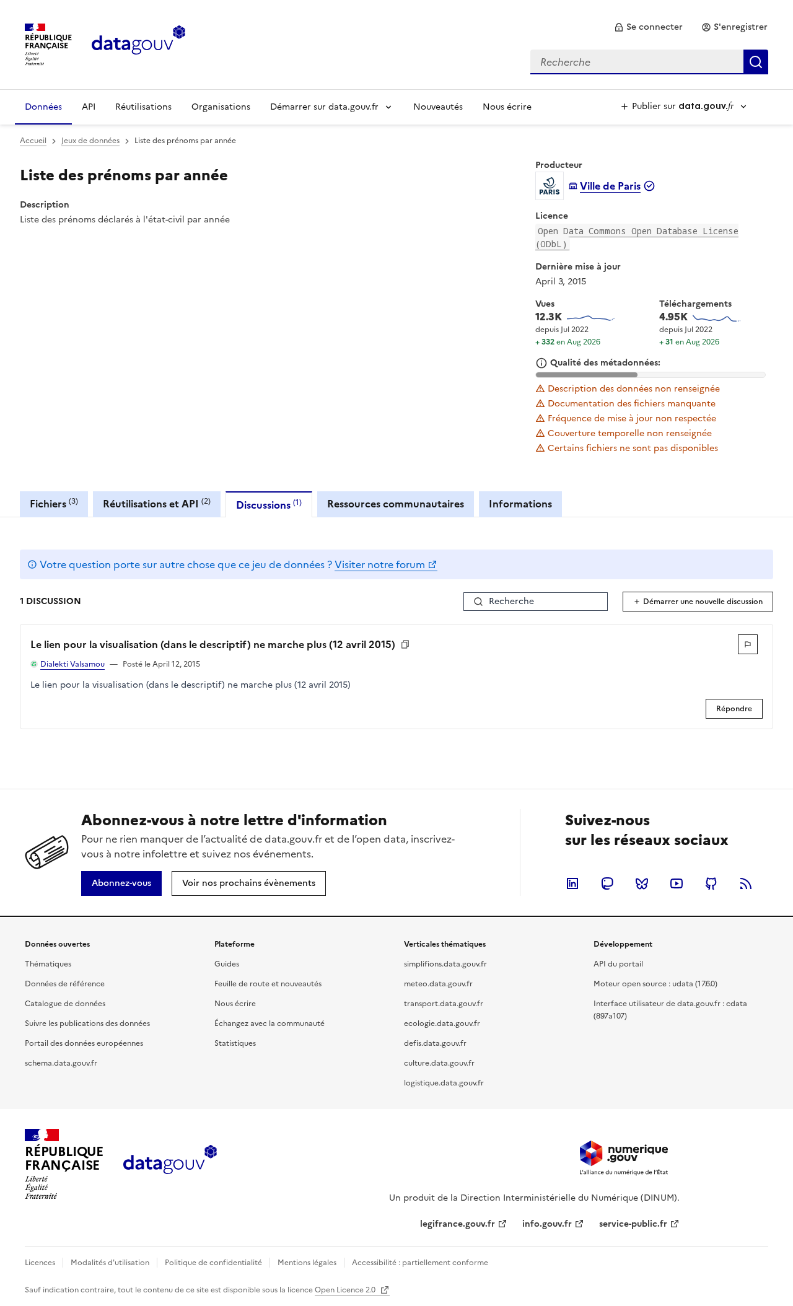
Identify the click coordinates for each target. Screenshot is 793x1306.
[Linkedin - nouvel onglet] (572, 883)
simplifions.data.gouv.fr (445, 964)
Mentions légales (307, 1262)
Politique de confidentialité (213, 1262)
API (88, 106)
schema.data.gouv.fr (61, 1063)
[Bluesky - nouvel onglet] (641, 883)
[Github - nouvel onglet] (711, 883)
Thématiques (48, 964)
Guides (226, 964)
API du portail (618, 964)
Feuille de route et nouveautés (268, 983)
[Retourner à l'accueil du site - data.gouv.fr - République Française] (170, 1164)
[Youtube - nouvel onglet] (676, 883)
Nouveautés (438, 106)
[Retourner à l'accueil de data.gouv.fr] (138, 43)
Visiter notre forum (380, 564)
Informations (520, 503)
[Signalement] (748, 644)
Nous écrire (507, 106)
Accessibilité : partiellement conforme (420, 1262)
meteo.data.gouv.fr (438, 983)
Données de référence (65, 983)
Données (43, 106)
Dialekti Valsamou (72, 664)
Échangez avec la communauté (269, 1023)
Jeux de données (90, 140)
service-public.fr (633, 1223)
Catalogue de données (65, 1003)
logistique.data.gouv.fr (444, 1083)
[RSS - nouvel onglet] (746, 883)
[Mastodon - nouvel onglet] (607, 883)
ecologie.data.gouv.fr (442, 1023)
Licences (40, 1262)
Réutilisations (143, 106)
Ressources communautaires (395, 503)
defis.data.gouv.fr (435, 1043)
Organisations (220, 106)
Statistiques (235, 1043)
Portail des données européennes (84, 1043)
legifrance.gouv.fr (457, 1223)
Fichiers (54, 503)
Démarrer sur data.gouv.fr (324, 106)
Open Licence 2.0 (346, 1289)
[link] (648, 27)
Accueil (33, 140)
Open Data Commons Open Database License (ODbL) (636, 237)
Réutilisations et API (157, 503)
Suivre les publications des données (87, 1023)
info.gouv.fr (547, 1223)
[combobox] (649, 62)
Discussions (269, 504)
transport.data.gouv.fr (443, 1003)
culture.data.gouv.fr (439, 1063)
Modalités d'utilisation (110, 1262)
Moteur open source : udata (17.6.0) (655, 983)
